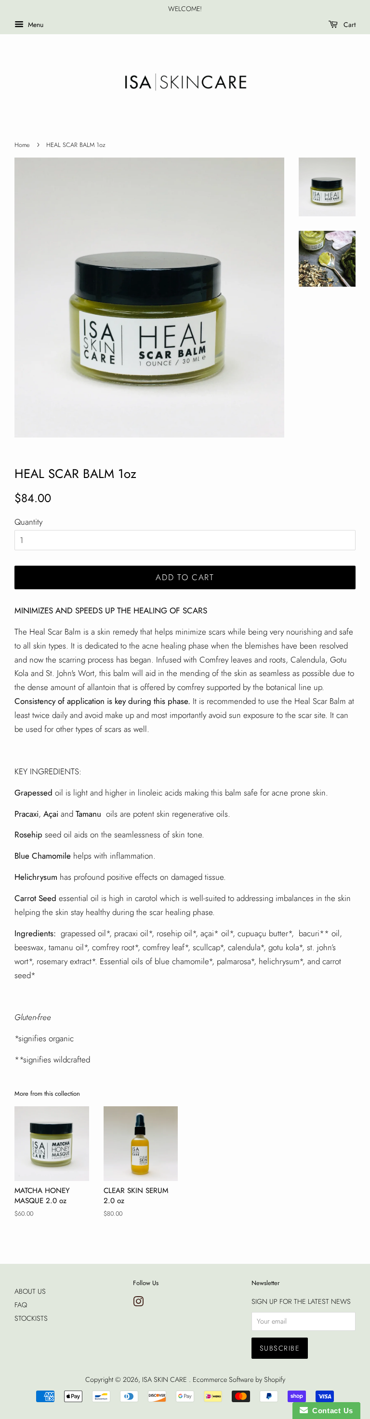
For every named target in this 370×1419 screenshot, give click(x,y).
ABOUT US (30, 1291)
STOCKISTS (31, 1318)
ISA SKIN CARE (165, 1379)
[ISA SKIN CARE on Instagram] (138, 1303)
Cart (349, 24)
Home (22, 144)
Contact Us (330, 1410)
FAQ (20, 1305)
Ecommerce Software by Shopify (239, 1379)
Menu (34, 24)
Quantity (28, 522)
